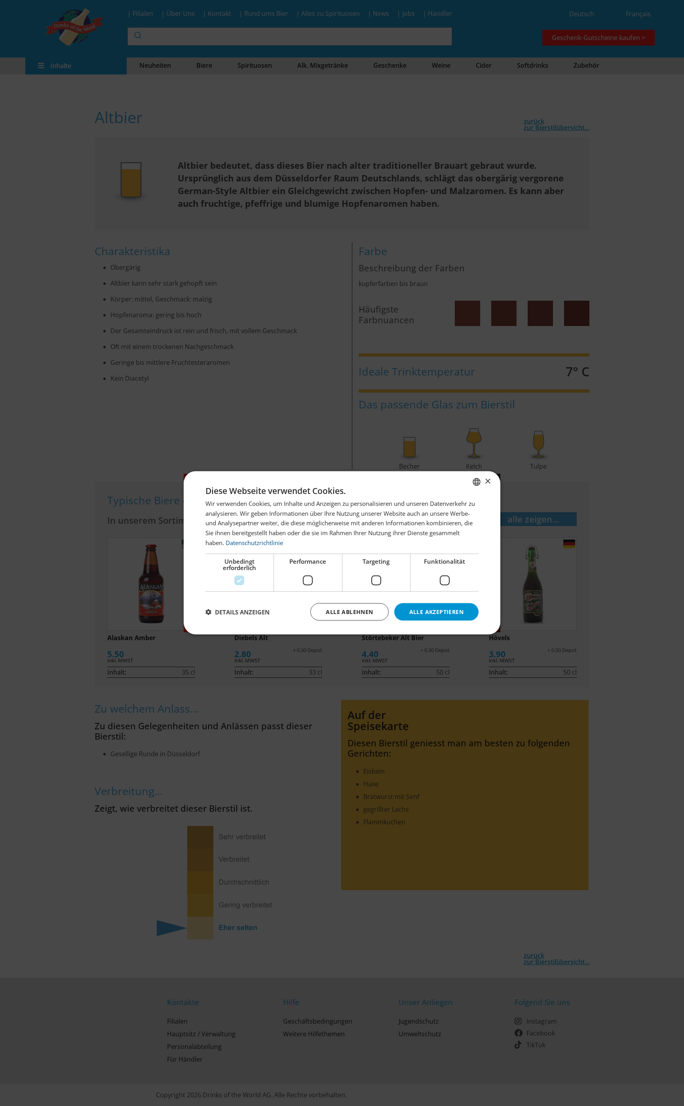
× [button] (487, 481)
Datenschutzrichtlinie (254, 543)
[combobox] (477, 482)
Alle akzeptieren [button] (436, 612)
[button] (237, 612)
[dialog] (342, 553)
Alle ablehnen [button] (349, 612)
